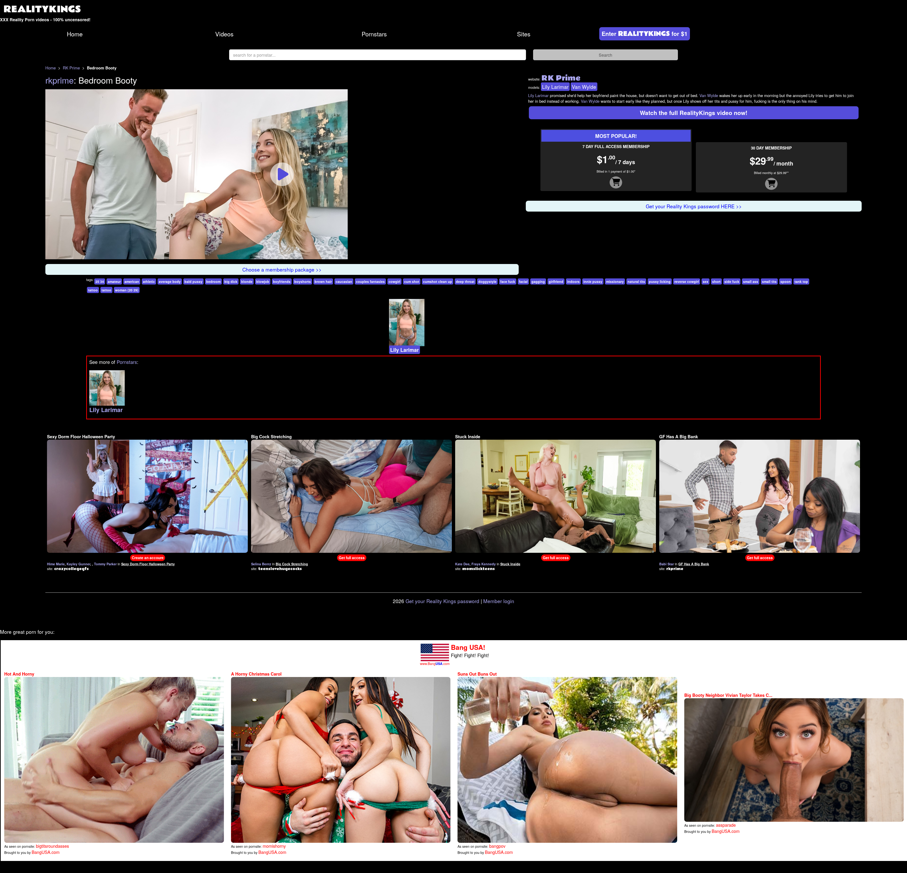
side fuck (731, 281)
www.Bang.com (435, 663)
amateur (114, 281)
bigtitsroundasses (52, 846)
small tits (769, 281)
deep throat (465, 281)
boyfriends (282, 281)
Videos (224, 34)
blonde (246, 281)
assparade (726, 825)
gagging (538, 281)
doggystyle (487, 281)
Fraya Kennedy (483, 564)
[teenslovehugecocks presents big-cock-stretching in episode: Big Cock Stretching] (351, 495)
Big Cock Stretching (271, 437)
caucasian (344, 281)
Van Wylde (584, 86)
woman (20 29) (126, 290)
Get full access (352, 557)
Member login (498, 601)
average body (170, 281)
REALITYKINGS (42, 9)
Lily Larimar (555, 86)
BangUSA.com (46, 852)
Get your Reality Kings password (442, 601)
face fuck (507, 281)
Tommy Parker (105, 564)
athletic (149, 281)
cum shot (411, 281)
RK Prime (71, 68)
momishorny (274, 846)
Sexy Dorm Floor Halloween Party (81, 437)
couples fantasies (370, 281)
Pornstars (374, 34)
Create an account (147, 557)
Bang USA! (468, 647)
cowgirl (394, 281)
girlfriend (556, 281)
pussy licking (660, 281)
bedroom (213, 281)
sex (705, 281)
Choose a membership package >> (281, 269)
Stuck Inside (467, 437)
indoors (573, 281)
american (131, 281)
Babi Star (666, 564)
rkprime (59, 80)
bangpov (497, 846)
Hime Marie (56, 564)
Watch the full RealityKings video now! (693, 112)
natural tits (636, 281)
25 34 (99, 281)
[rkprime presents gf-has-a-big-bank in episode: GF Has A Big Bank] (759, 495)
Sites (524, 34)
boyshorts (302, 281)
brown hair (323, 281)
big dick (230, 281)
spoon (785, 281)
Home (75, 34)
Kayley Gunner (78, 564)
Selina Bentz (261, 564)
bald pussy (193, 281)
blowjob (262, 281)
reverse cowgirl (686, 281)
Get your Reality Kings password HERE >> (694, 206)
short (716, 281)
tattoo (93, 290)
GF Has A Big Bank (678, 437)
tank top (801, 281)
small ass (750, 281)
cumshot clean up (437, 281)
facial (523, 281)
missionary (615, 281)
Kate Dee (462, 564)
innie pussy (592, 281)
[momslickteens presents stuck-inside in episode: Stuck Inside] (555, 495)
